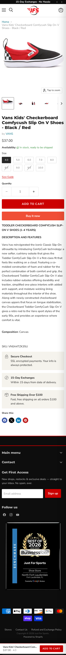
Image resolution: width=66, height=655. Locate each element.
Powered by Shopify (33, 636)
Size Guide (8, 177)
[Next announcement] (62, 2)
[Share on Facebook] (4, 420)
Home (5, 21)
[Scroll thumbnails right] (61, 103)
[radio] (6, 160)
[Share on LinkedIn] (18, 420)
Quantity (7, 183)
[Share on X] (11, 420)
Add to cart (51, 648)
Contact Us (21, 629)
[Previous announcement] (57, 2)
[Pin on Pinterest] (25, 420)
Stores (8, 629)
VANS (9, 134)
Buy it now (33, 216)
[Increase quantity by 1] (33, 191)
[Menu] (4, 10)
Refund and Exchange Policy (46, 629)
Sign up (53, 493)
